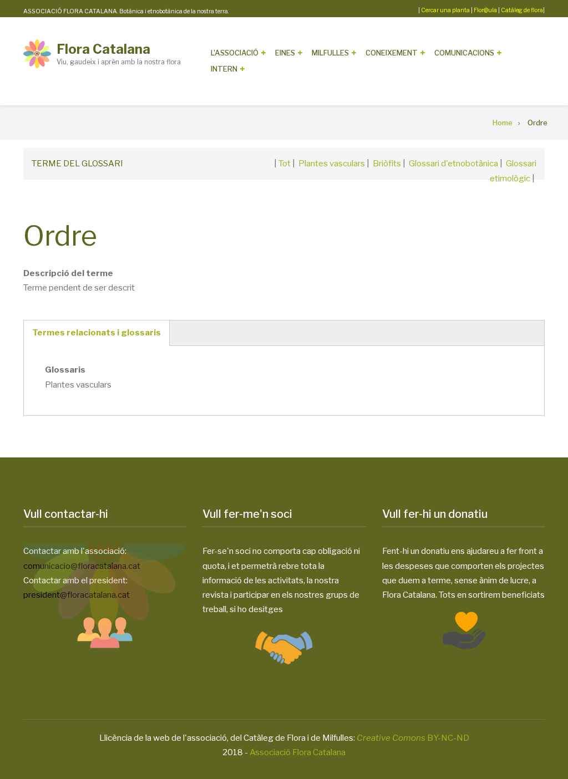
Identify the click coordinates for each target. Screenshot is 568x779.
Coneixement (392, 52)
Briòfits (387, 164)
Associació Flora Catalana (298, 752)
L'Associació (234, 52)
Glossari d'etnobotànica (453, 164)
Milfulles (330, 52)
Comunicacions (464, 52)
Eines (285, 52)
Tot (284, 164)
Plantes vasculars (331, 164)
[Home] (37, 53)
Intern (224, 68)
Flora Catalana (103, 49)
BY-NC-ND (413, 738)
